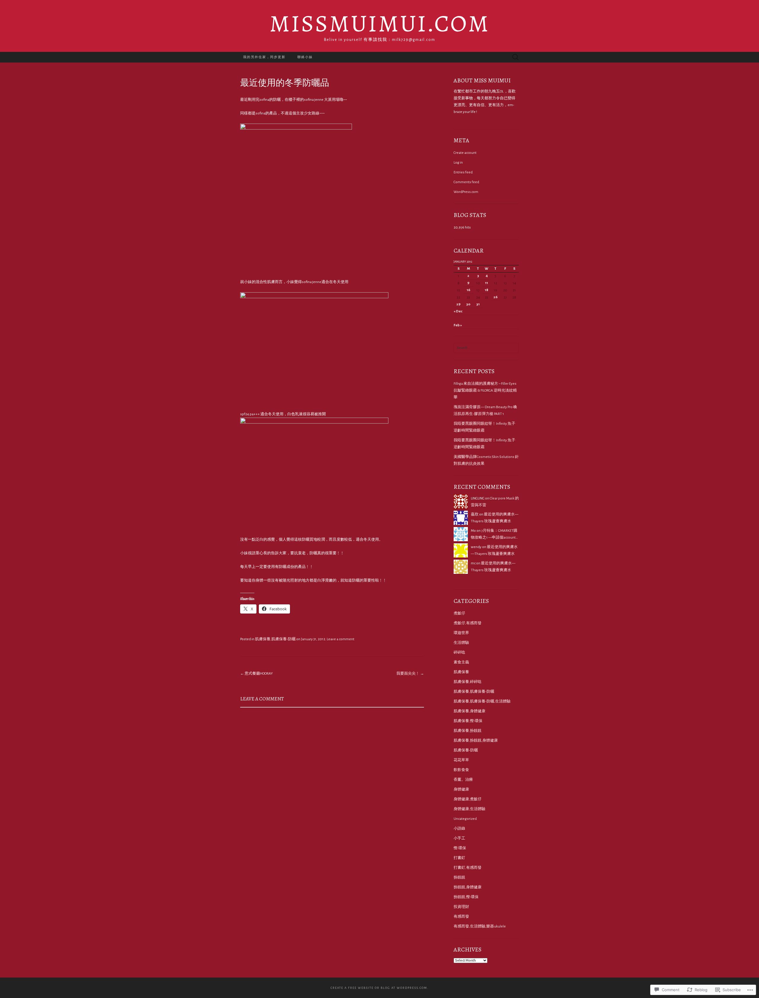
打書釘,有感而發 (467, 868)
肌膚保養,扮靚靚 (467, 731)
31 (478, 304)
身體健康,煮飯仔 (467, 799)
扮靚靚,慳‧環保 (466, 897)
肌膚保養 (461, 672)
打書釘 (459, 858)
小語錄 (459, 829)
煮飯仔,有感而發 (467, 623)
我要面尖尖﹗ (410, 674)
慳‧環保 (460, 848)
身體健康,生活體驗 (469, 809)
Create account (465, 153)
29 (458, 304)
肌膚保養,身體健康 (469, 711)
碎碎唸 (459, 652)
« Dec (458, 311)
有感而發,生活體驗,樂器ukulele (480, 926)
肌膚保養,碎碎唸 (467, 682)
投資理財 (461, 907)
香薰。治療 (463, 780)
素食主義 (461, 662)
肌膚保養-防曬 (466, 750)
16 (468, 290)
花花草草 (461, 760)
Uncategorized (465, 819)
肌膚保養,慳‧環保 (468, 721)
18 (486, 290)
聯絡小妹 (305, 57)
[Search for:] (515, 57)
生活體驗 (461, 643)
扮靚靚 (459, 877)
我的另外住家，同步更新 (264, 57)
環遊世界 (461, 633)
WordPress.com (466, 192)
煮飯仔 (459, 613)
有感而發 (461, 917)
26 (495, 297)
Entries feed (463, 172)
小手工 (459, 838)
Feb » (458, 325)
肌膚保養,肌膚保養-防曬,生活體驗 (482, 701)
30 (468, 304)
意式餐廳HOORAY (256, 674)
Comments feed (466, 182)
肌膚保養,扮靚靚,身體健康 (476, 740)
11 (486, 283)
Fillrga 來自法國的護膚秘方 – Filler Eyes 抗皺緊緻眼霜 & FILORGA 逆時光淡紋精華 (485, 390)
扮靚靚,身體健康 (467, 887)
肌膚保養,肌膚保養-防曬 (275, 639)
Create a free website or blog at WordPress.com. (380, 987)
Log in (458, 163)
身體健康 (461, 789)
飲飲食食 (461, 770)
